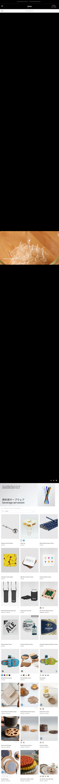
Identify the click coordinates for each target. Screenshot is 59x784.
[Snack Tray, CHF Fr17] (29, 526)
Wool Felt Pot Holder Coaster (26, 779)
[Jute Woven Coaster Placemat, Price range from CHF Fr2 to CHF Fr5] (49, 762)
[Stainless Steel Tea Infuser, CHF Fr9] (10, 526)
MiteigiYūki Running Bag (6, 678)
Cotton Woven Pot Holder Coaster (8, 711)
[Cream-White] (21, 540)
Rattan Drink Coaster (44, 711)
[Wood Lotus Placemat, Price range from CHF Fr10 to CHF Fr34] (10, 728)
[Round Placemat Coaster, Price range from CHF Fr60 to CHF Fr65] (29, 728)
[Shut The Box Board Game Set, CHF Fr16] (49, 594)
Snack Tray (22, 543)
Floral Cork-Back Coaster (45, 577)
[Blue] (24, 540)
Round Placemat (4, 779)
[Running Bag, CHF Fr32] (49, 661)
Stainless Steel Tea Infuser (7, 543)
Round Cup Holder (44, 745)
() (54, 5)
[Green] (40, 608)
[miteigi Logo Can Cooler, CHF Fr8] (29, 594)
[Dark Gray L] (7, 776)
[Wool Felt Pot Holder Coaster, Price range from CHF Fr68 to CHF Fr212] (29, 762)
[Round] (43, 709)
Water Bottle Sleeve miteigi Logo (8, 610)
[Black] (9, 675)
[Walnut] (24, 742)
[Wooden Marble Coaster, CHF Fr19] (29, 661)
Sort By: (3, 511)
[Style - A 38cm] (40, 776)
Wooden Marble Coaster (25, 678)
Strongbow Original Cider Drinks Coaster (49, 644)
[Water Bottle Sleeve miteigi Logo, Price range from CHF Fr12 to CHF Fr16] (10, 594)
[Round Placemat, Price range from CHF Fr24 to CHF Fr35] (10, 762)
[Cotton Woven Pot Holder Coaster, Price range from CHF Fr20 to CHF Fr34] (10, 695)
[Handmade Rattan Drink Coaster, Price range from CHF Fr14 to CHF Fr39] (29, 695)
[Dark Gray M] (4, 776)
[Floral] (40, 709)
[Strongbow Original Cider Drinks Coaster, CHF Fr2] (49, 627)
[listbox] (19, 511)
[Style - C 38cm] (45, 776)
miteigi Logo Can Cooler (25, 610)
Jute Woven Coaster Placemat (46, 779)
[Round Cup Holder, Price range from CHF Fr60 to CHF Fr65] (49, 728)
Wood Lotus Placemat (6, 745)
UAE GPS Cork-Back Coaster (26, 577)
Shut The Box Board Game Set (46, 610)
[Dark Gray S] (2, 776)
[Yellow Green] (7, 675)
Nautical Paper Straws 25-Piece (47, 543)
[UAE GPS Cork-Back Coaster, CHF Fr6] (29, 560)
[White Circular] (26, 675)
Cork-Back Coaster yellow (7, 577)
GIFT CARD (53, 7)
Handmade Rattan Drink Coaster (27, 711)
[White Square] (21, 675)
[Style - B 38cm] (43, 776)
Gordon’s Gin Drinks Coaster (26, 644)
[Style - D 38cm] (48, 776)
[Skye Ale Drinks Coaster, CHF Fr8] (10, 627)
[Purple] (4, 675)
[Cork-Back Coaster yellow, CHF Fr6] (10, 560)
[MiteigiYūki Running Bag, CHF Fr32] (10, 661)
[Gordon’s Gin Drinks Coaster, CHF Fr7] (29, 627)
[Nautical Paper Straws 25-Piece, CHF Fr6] (49, 526)
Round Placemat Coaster (26, 745)
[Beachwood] (21, 742)
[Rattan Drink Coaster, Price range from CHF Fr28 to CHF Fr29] (49, 695)
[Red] (43, 608)
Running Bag (42, 678)
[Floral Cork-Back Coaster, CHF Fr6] (49, 560)
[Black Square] (24, 675)
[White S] (9, 776)
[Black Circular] (28, 675)
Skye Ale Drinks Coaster (6, 644)
